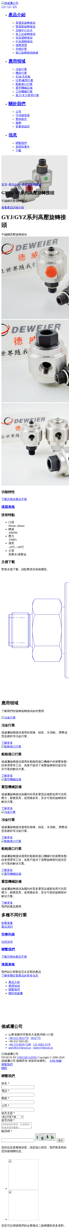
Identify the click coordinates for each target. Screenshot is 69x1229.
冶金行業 (21, 69)
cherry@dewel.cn (43, 1047)
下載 (18, 150)
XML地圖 (56, 1060)
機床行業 (21, 72)
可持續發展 (23, 115)
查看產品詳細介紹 (12, 207)
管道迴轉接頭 (24, 37)
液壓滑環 (21, 45)
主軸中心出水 (24, 30)
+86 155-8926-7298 (19, 1044)
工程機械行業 (24, 91)
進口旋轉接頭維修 (27, 52)
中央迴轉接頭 (24, 41)
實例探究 (21, 119)
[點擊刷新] (45, 1137)
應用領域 (16, 61)
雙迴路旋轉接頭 (25, 26)
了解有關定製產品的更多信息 (19, 975)
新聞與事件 (23, 146)
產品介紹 (16, 14)
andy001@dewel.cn (19, 1047)
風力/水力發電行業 (27, 95)
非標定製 (21, 48)
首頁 (4, 184)
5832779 (36, 1038)
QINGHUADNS (27, 1057)
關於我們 (16, 103)
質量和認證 (23, 126)
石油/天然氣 (23, 76)
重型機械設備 (24, 87)
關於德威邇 (15, 993)
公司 (18, 111)
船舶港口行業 (24, 84)
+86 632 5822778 (18, 1038)
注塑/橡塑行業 (24, 80)
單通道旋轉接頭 (25, 22)
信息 (12, 135)
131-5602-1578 (41, 1044)
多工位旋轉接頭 (25, 34)
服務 (18, 122)
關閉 (4, 1068)
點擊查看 (7, 923)
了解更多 (7, 742)
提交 (60, 1140)
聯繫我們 (21, 143)
